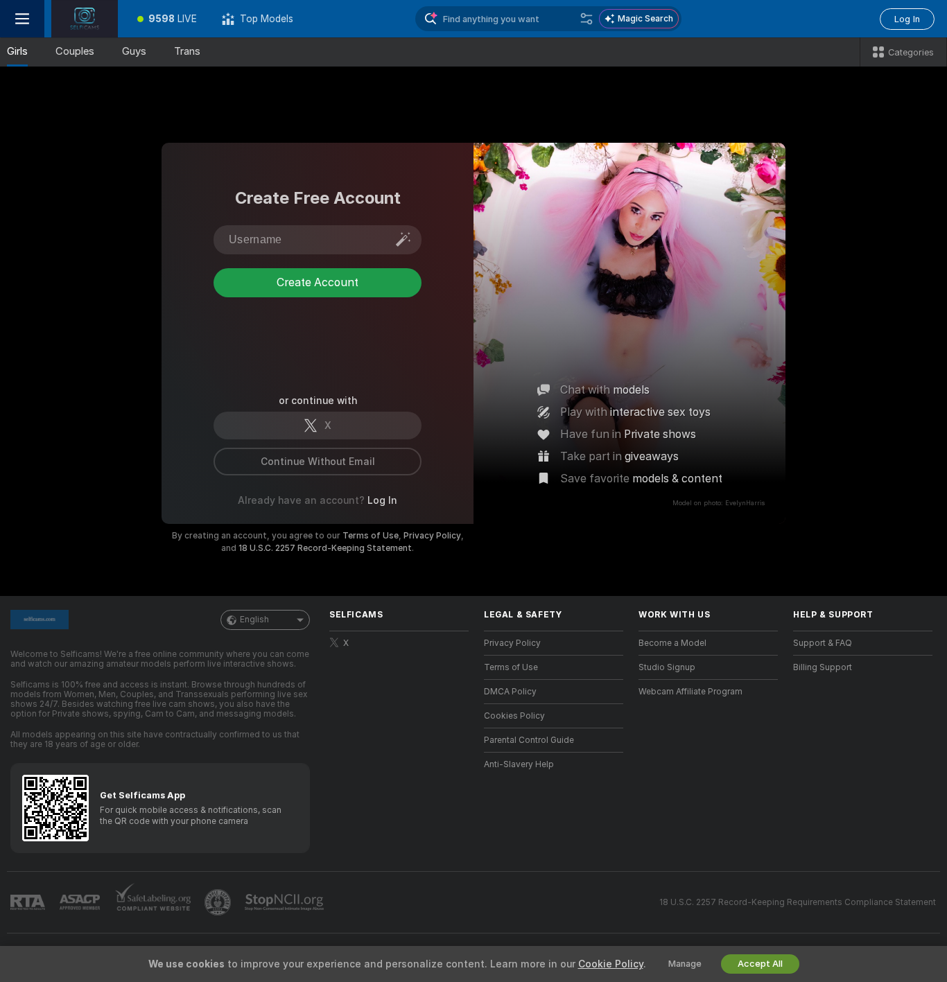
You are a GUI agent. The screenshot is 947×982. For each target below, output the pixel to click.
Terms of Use (370, 536)
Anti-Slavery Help (519, 764)
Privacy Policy (432, 536)
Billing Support (822, 667)
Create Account (317, 338)
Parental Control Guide (529, 740)
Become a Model (672, 643)
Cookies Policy (514, 716)
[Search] (586, 18)
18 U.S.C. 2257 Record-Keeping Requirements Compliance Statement (797, 902)
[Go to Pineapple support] (219, 902)
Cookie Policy (610, 964)
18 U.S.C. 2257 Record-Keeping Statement (325, 548)
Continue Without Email (318, 461)
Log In (907, 19)
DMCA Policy (510, 691)
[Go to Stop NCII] (286, 902)
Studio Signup (666, 667)
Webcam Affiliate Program (690, 691)
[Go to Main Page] (84, 18)
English (254, 619)
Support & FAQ (822, 643)
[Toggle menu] (22, 18)
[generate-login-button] (403, 239)
